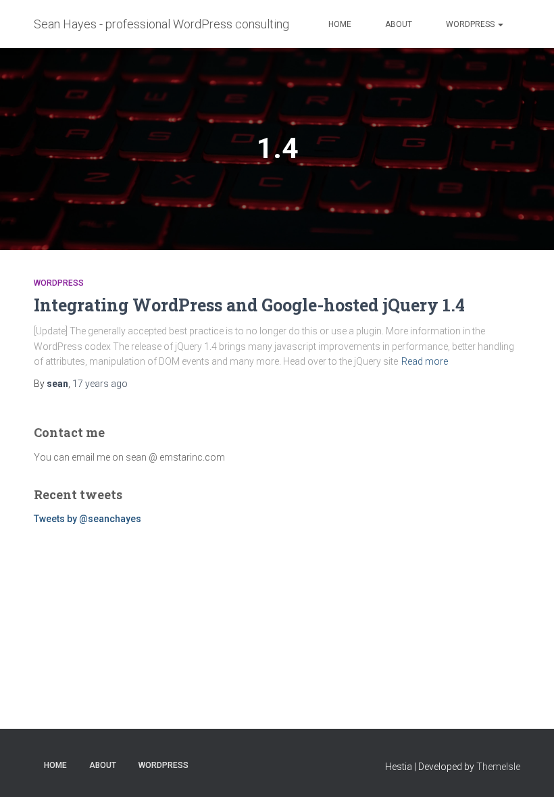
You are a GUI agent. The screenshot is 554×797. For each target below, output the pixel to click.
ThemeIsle (498, 766)
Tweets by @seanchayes (87, 518)
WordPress (471, 24)
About (398, 24)
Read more (424, 361)
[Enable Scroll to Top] (527, 770)
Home (339, 24)
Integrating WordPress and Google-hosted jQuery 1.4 (249, 305)
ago (100, 383)
